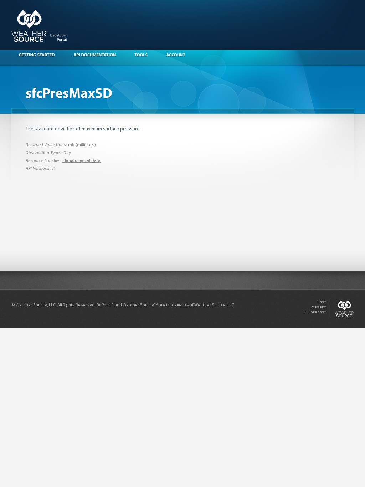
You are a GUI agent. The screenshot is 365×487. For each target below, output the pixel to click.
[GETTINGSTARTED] (40, 56)
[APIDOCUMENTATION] (98, 56)
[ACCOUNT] (179, 56)
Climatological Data (81, 160)
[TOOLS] (144, 56)
